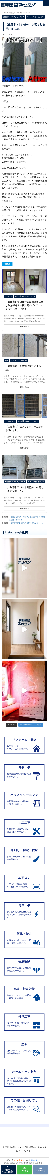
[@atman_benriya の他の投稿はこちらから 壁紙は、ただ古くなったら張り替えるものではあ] (24, 568)
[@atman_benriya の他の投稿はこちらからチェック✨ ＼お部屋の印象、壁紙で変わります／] (24, 691)
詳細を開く (35, 1160)
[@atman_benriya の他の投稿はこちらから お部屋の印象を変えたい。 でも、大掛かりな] (24, 629)
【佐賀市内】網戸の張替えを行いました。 (27, 523)
